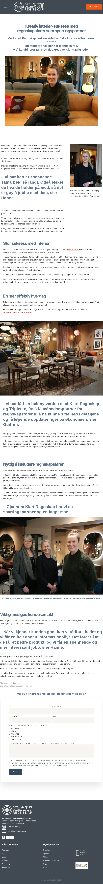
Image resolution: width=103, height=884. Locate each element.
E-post (56, 707)
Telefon (13, 716)
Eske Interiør (72, 249)
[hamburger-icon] (5, 7)
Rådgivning (16, 739)
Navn (11, 707)
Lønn (13, 731)
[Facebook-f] (8, 837)
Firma (55, 716)
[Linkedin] (3, 837)
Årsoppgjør (17, 737)
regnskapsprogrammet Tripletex (17, 312)
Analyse (15, 734)
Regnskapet (17, 728)
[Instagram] (12, 837)
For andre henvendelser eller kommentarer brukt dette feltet (41, 743)
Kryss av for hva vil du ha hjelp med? (28, 726)
